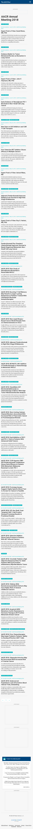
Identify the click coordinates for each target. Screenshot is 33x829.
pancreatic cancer (6, 406)
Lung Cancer (5, 24)
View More (26, 787)
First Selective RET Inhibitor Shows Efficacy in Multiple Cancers (13, 150)
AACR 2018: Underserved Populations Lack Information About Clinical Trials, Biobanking (14, 682)
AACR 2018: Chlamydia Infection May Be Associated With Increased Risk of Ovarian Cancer (14, 659)
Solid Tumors (5, 119)
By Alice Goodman (5, 27)
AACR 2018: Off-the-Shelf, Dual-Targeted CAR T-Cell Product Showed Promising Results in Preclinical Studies (12, 513)
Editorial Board (4, 825)
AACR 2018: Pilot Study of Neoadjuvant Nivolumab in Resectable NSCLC (10, 270)
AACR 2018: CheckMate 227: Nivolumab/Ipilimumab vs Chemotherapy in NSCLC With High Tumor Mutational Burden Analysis (13, 389)
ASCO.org (19, 826)
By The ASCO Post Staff (6, 289)
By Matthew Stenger (5, 266)
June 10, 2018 (13, 74)
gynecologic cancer (7, 652)
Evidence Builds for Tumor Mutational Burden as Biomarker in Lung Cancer (13, 56)
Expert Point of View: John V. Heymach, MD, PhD (11, 80)
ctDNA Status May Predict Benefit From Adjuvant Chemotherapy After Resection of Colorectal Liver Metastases (16, 783)
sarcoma (4, 553)
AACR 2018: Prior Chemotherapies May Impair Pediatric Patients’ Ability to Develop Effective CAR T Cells (14, 636)
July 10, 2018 (13, 27)
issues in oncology (7, 286)
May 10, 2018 (13, 168)
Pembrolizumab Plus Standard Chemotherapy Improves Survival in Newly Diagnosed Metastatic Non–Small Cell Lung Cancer (13, 246)
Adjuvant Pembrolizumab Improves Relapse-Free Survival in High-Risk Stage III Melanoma (13, 197)
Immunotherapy (14, 119)
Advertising (11, 825)
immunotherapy (14, 263)
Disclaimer (13, 826)
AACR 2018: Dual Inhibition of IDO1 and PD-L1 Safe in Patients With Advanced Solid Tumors (13, 439)
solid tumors (5, 431)
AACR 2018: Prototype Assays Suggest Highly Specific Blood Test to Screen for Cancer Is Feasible (13, 489)
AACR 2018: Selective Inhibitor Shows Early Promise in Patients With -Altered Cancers (12, 537)
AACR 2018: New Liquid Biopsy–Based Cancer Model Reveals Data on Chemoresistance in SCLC (13, 320)
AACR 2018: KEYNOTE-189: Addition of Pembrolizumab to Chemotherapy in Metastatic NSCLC (14, 365)
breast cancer (5, 603)
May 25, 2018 (13, 122)
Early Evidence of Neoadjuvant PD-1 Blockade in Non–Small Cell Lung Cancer (13, 103)
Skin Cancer (5, 165)
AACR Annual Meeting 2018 (16, 266)
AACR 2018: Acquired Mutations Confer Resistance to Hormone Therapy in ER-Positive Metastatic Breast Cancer (12, 612)
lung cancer (5, 263)
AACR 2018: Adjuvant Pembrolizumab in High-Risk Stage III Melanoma (14, 343)
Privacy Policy (28, 825)
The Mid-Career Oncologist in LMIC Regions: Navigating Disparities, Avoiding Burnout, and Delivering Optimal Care (16, 768)
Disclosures (17, 825)
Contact (22, 825)
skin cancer (5, 336)
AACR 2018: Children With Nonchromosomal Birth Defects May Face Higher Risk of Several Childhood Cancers (14, 586)
